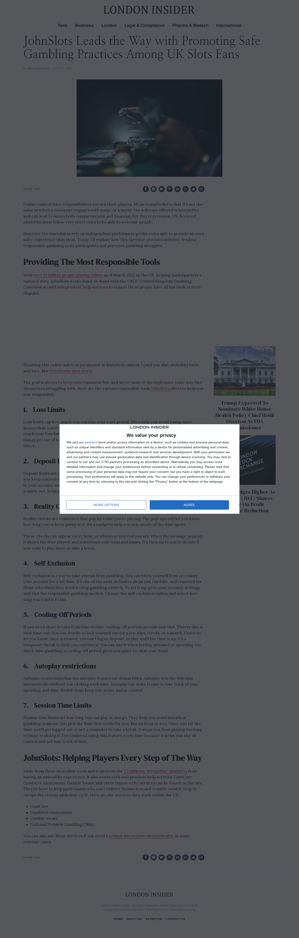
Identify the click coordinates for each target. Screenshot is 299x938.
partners (91, 442)
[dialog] (149, 469)
